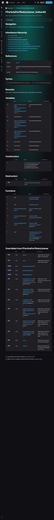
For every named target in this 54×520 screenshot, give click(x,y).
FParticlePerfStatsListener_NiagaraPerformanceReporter (23, 48)
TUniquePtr (16, 109)
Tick (24, 340)
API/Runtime (12, 27)
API (6, 27)
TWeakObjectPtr (22, 104)
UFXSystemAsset (21, 122)
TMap (15, 104)
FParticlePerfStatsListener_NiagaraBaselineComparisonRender (24, 46)
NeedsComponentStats (28, 266)
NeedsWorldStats (27, 274)
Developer (10, 8)
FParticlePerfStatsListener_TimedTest (18, 50)
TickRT (24, 346)
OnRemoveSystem (27, 320)
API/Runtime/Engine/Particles (36, 27)
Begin (24, 255)
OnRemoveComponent (28, 308)
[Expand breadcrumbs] (14, 8)
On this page (10, 19)
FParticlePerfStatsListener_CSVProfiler (18, 42)
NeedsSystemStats (27, 270)
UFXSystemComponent (19, 107)
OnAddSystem (26, 289)
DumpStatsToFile (33, 204)
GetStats (31, 208)
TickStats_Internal (33, 232)
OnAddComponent (27, 278)
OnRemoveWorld (27, 331)
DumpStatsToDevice (34, 197)
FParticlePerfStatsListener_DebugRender (18, 44)
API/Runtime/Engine (22, 27)
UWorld (18, 132)
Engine (17, 62)
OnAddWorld (26, 299)
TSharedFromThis (12, 35)
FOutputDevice (32, 199)
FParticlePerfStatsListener (15, 37)
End (24, 260)
